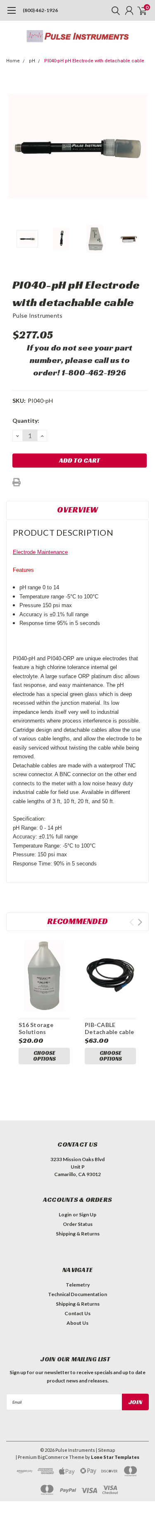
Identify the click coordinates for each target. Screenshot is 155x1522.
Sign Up (87, 1214)
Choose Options (44, 1055)
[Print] (16, 482)
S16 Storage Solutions (36, 1028)
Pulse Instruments (37, 315)
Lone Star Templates (115, 1457)
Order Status (78, 1224)
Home (13, 61)
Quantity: (25, 420)
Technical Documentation (77, 1294)
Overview (77, 509)
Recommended (77, 921)
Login (65, 1214)
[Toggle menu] (11, 14)
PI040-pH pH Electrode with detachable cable (94, 61)
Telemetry (78, 1285)
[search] (113, 10)
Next (140, 146)
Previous (14, 146)
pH (32, 61)
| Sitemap (105, 1450)
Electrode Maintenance (40, 552)
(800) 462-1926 (40, 10)
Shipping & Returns (78, 1233)
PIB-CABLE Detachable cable (109, 1028)
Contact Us (77, 1313)
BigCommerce (53, 1457)
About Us (77, 1323)
